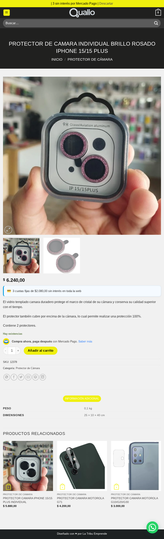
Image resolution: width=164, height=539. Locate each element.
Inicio (56, 59)
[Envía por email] (28, 377)
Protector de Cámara (90, 59)
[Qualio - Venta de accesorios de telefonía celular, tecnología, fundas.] (82, 12)
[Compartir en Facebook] (14, 377)
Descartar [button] (106, 3)
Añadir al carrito (41, 350)
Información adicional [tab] (82, 398)
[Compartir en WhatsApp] (6, 377)
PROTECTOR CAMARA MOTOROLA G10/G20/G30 (134, 500)
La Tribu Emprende (95, 533)
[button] (6, 12)
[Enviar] (156, 23)
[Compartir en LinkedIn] (42, 377)
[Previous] (11, 156)
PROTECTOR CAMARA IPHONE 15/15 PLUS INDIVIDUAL (27, 500)
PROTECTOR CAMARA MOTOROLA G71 (80, 500)
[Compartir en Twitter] (21, 377)
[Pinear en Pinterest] (35, 377)
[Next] (152, 156)
